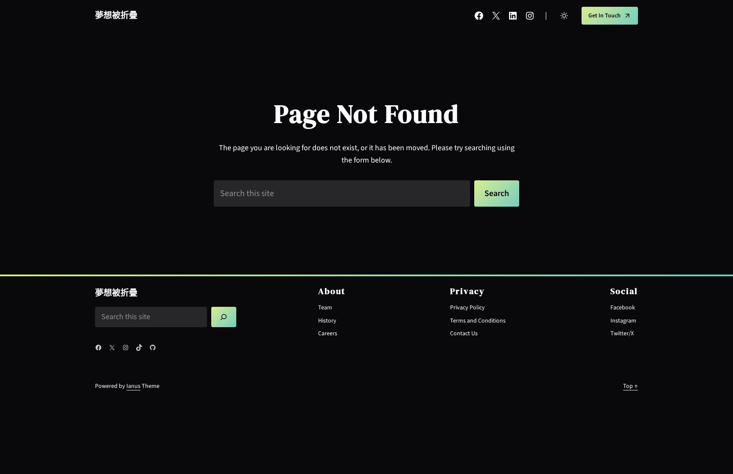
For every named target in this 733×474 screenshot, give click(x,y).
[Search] (224, 317)
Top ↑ (630, 386)
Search (496, 193)
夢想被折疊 (116, 16)
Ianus (133, 386)
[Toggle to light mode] (564, 15)
